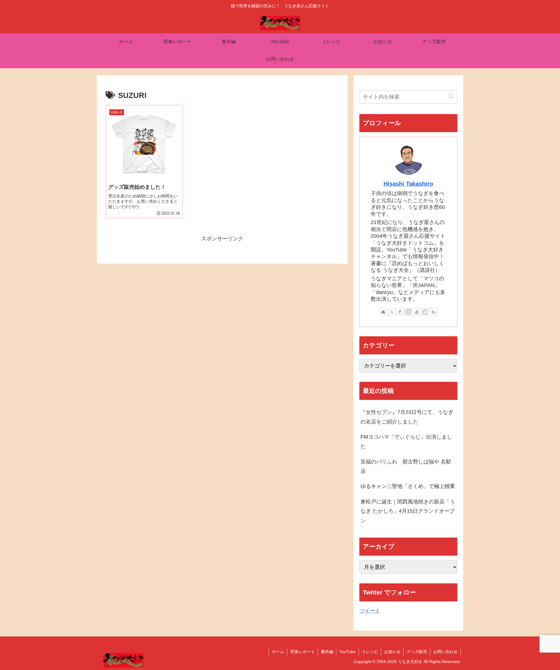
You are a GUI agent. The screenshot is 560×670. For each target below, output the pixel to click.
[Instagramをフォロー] (408, 312)
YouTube (347, 651)
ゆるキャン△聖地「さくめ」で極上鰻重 (407, 486)
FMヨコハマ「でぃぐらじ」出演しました (406, 441)
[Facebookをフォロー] (400, 312)
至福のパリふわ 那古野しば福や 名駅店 (405, 466)
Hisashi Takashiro (408, 184)
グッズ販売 (417, 651)
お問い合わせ (445, 651)
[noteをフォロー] (425, 312)
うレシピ (370, 651)
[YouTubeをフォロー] (417, 312)
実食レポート (302, 651)
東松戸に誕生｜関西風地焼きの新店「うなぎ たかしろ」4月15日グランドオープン (407, 511)
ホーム (278, 651)
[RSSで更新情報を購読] (433, 312)
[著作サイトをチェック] (383, 312)
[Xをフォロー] (392, 312)
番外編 (327, 651)
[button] (451, 96)
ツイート (369, 611)
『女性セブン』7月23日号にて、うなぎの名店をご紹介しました (406, 416)
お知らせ (392, 651)
